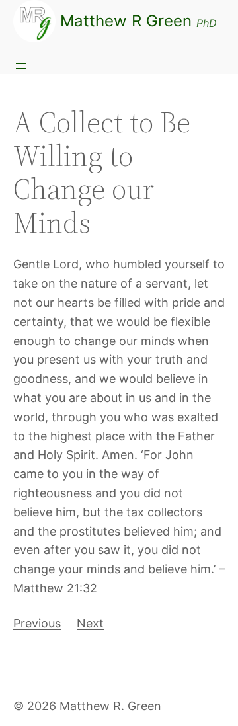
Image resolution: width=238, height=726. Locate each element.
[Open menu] (21, 66)
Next (90, 623)
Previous (37, 623)
